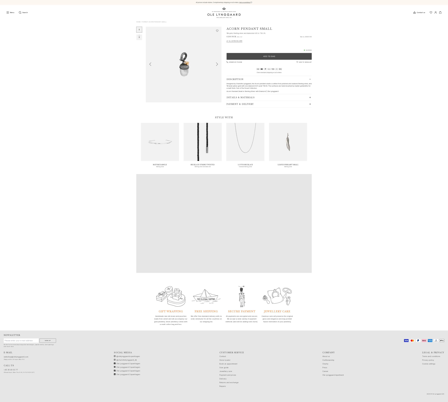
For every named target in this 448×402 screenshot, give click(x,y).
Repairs (222, 386)
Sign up (48, 340)
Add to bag (269, 56)
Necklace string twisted (203, 165)
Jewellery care (225, 371)
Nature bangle (160, 165)
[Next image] (217, 64)
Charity (325, 364)
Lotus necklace (245, 165)
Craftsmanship (328, 360)
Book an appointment (228, 364)
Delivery (222, 379)
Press (324, 368)
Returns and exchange (228, 382)
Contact (222, 356)
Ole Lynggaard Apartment (333, 375)
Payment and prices (227, 375)
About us (326, 356)
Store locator (224, 360)
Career (325, 371)
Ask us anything (244, 2)
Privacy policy (428, 360)
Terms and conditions (431, 356)
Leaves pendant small (288, 165)
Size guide (223, 368)
